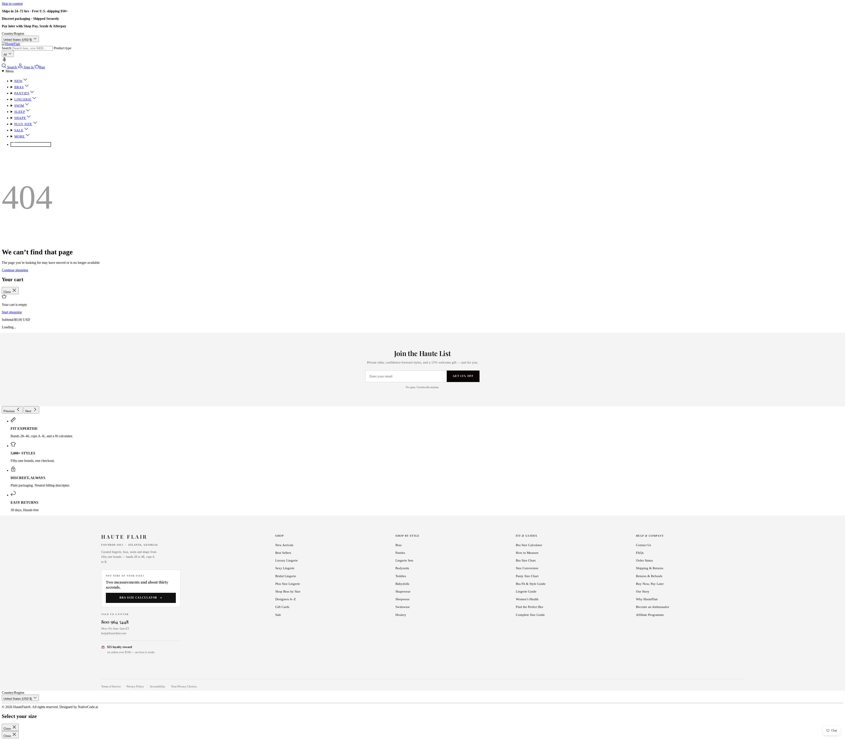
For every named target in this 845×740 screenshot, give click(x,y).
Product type (62, 48)
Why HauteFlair (647, 599)
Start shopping (12, 312)
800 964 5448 (115, 622)
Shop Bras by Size (287, 591)
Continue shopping (15, 270)
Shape (20, 118)
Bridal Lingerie (285, 576)
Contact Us (643, 545)
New (18, 81)
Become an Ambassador (652, 607)
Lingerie (22, 99)
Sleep (19, 112)
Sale (19, 130)
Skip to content (12, 4)
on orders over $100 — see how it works (131, 652)
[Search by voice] (4, 61)
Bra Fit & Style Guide (531, 584)
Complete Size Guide (530, 615)
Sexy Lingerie (284, 568)
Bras (19, 87)
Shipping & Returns (649, 568)
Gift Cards (282, 607)
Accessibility (157, 686)
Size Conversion (527, 568)
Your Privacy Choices (184, 686)
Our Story (642, 591)
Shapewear (402, 591)
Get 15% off (463, 376)
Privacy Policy (135, 686)
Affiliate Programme (650, 615)
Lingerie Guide (526, 591)
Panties (21, 93)
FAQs (640, 553)
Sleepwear (402, 599)
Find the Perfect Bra (529, 607)
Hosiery (400, 615)
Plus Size (23, 124)
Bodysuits (402, 568)
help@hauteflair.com (113, 633)
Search (6, 48)
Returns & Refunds (649, 576)
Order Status (644, 560)
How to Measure (527, 553)
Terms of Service (111, 686)
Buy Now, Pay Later (650, 584)
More (19, 136)
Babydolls (402, 584)
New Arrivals (284, 545)
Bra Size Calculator (138, 597)
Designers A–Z (285, 599)
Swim (19, 105)
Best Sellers (283, 553)
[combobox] (32, 48)
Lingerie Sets (404, 560)
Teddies (400, 576)
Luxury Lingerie (286, 560)
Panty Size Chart (527, 576)
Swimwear (402, 607)
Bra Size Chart (526, 560)
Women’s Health (527, 599)
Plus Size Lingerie (287, 584)
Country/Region (13, 33)
